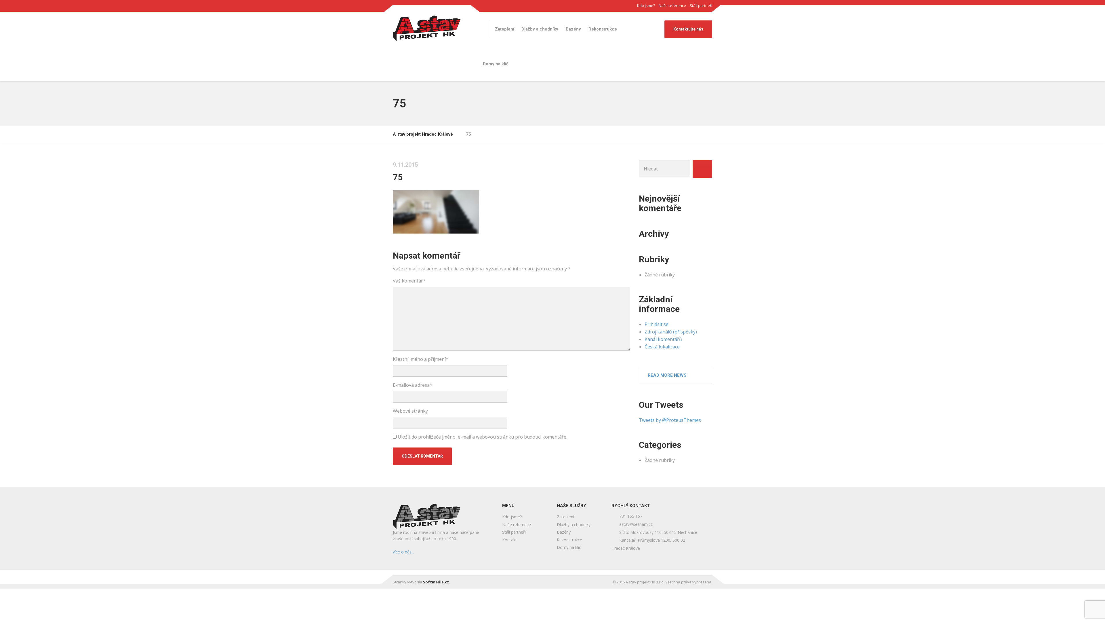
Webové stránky (410, 411)
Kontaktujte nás (688, 29)
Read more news (667, 375)
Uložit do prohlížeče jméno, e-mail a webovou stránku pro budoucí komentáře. (482, 437)
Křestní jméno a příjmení (420, 359)
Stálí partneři (701, 5)
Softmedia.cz (436, 582)
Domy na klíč (495, 64)
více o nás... (403, 552)
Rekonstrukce (602, 29)
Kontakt (509, 540)
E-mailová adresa (412, 385)
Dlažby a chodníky (539, 29)
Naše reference (672, 5)
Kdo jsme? (646, 5)
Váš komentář (409, 281)
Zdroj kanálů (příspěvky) (671, 332)
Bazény (573, 29)
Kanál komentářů (663, 339)
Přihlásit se (656, 324)
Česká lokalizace (662, 347)
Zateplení (504, 29)
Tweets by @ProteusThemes (670, 420)
